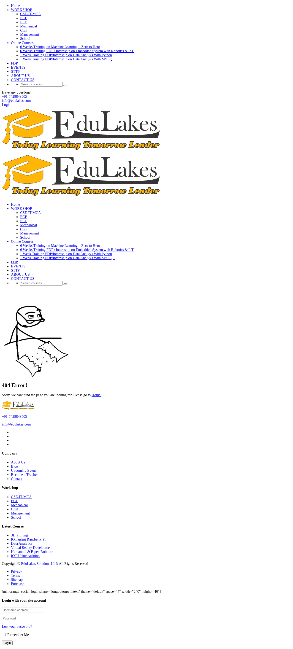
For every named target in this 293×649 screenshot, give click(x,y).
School (25, 38)
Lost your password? (17, 626)
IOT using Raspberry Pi (28, 539)
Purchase (17, 584)
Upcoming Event (23, 470)
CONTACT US (22, 80)
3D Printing (19, 535)
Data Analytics (21, 543)
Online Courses (22, 43)
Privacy (16, 571)
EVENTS (18, 67)
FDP (14, 63)
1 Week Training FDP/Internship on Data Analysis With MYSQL (67, 59)
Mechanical (28, 26)
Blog (14, 466)
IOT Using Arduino (25, 556)
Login (6, 105)
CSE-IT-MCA (30, 14)
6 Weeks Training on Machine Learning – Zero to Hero (60, 47)
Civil (23, 30)
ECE (23, 18)
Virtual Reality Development (31, 547)
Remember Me (17, 635)
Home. (96, 395)
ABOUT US (20, 76)
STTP (15, 71)
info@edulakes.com (16, 100)
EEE (23, 22)
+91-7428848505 (14, 96)
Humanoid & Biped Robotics (32, 552)
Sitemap (17, 580)
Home (15, 6)
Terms (15, 575)
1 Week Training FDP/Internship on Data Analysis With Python (66, 55)
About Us (18, 462)
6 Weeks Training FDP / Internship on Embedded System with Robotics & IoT (77, 51)
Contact (16, 479)
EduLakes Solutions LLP (39, 564)
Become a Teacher (24, 475)
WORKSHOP (21, 10)
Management (29, 34)
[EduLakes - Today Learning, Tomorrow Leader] (82, 151)
